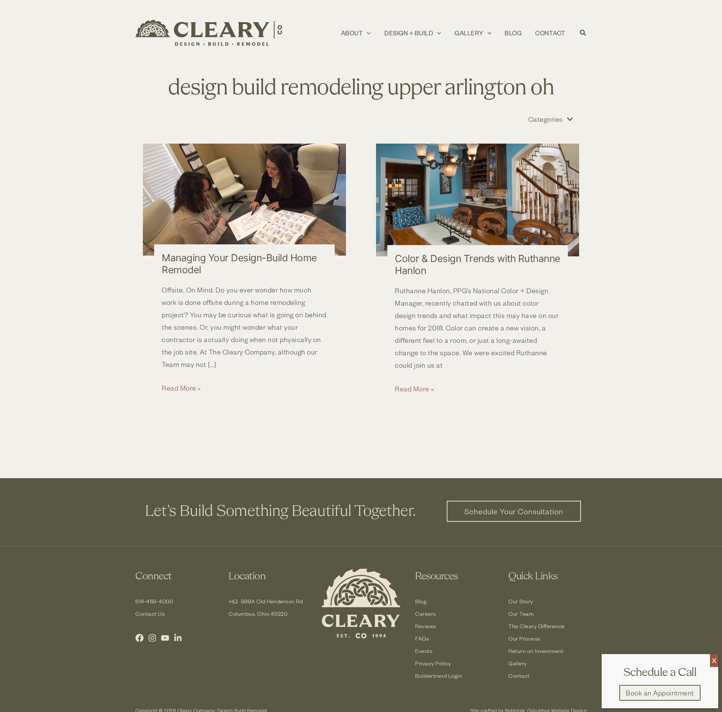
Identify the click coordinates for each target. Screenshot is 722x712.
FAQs (422, 638)
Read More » (181, 388)
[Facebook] (139, 638)
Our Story (520, 601)
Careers (425, 613)
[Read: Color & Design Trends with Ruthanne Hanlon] (477, 200)
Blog (420, 601)
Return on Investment (535, 650)
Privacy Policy (433, 663)
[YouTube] (165, 638)
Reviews (425, 626)
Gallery (517, 663)
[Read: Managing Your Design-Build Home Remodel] (244, 200)
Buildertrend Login (438, 675)
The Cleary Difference (536, 626)
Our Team (521, 613)
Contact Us (150, 613)
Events (423, 650)
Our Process (524, 638)
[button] (367, 33)
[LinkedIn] (178, 638)
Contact (519, 675)
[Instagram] (152, 638)
